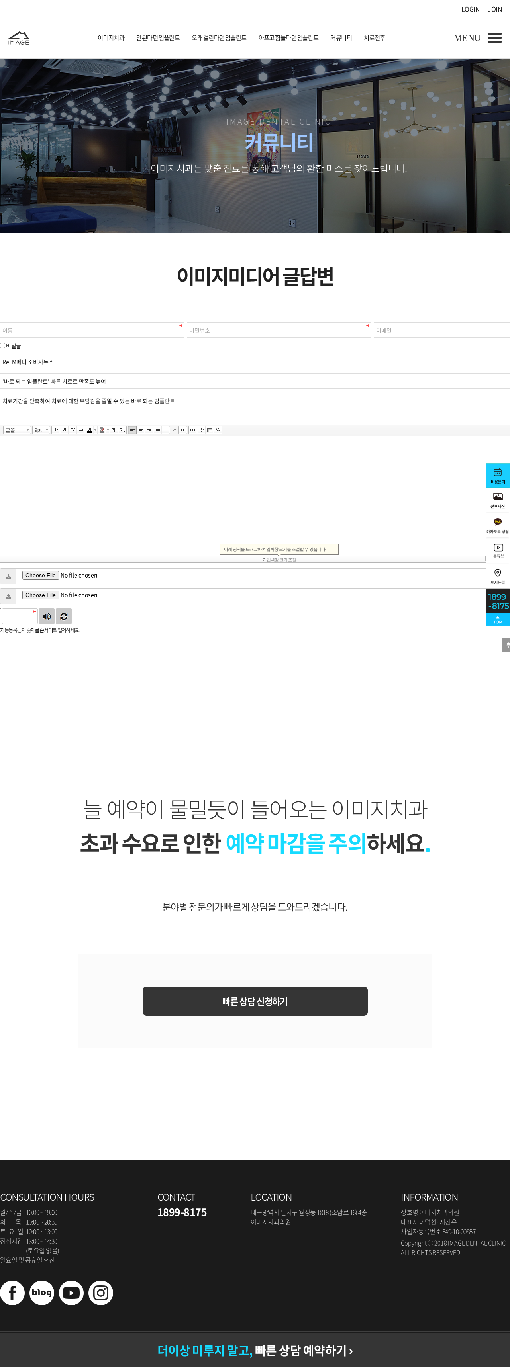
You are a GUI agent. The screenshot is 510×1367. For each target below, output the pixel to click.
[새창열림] (12, 1302)
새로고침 (64, 616)
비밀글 (13, 346)
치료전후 (374, 37)
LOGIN (470, 9)
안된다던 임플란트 (158, 37)
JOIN (495, 9)
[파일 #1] (8, 576)
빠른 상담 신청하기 (254, 1001)
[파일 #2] (8, 596)
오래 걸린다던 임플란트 (219, 37)
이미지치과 (111, 37)
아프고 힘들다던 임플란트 (289, 37)
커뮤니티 (341, 37)
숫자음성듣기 (47, 616)
